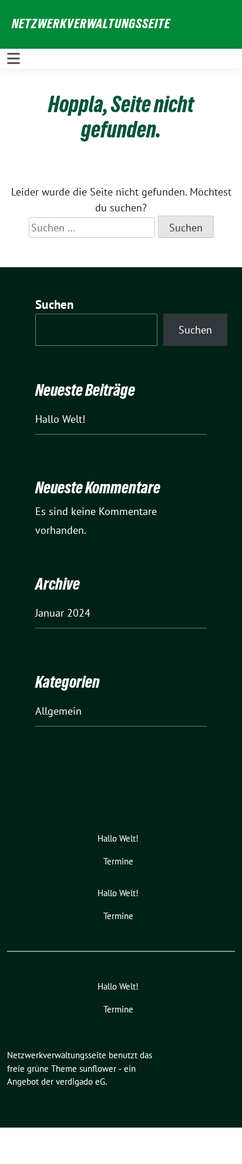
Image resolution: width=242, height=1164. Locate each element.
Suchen (54, 304)
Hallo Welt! (60, 419)
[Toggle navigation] (13, 58)
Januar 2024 (62, 613)
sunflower (97, 1068)
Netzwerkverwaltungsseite (91, 23)
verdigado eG (80, 1081)
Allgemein (58, 711)
